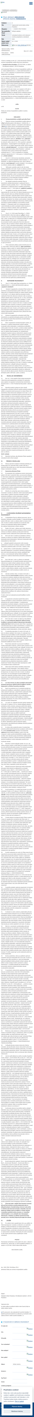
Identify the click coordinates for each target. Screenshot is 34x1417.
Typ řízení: (4, 1378)
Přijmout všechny (17, 1406)
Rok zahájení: (4, 1350)
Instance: (3, 1371)
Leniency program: (6, 1385)
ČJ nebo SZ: (4, 1326)
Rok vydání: (4, 1357)
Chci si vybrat (19, 1401)
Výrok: (3, 1382)
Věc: (2, 1332)
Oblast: (3, 1364)
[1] (5, 126)
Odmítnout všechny (17, 1411)
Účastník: (3, 1338)
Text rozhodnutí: (5, 1344)
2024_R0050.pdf (22, 45)
